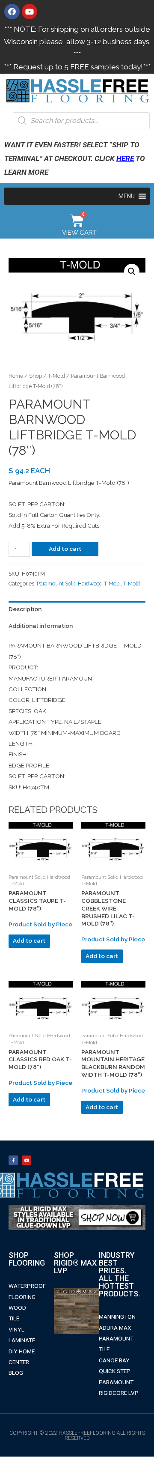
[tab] (77, 609)
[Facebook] (12, 11)
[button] (126, 196)
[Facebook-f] (13, 1160)
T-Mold (56, 376)
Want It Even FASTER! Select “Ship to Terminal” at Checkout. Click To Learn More (74, 158)
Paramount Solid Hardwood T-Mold (79, 583)
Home (16, 376)
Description (25, 609)
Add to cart (65, 548)
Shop (35, 376)
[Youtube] (29, 11)
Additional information (41, 625)
